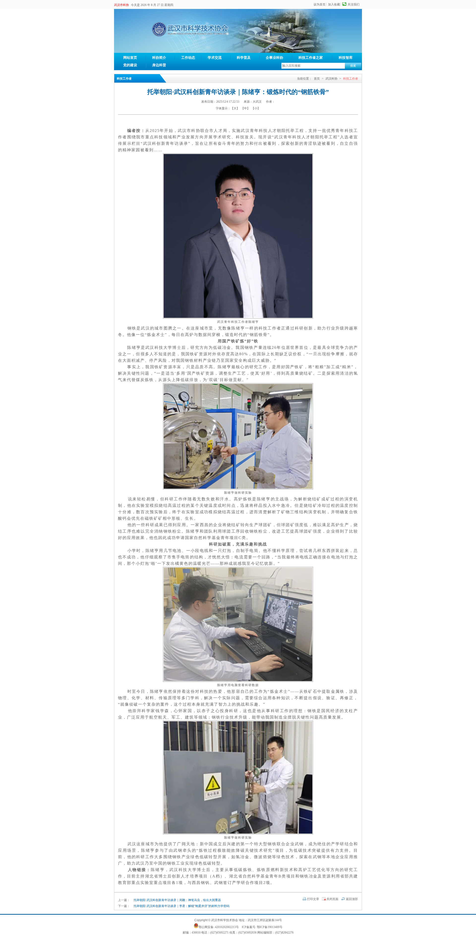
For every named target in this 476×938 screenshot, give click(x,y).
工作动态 (188, 58)
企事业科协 (274, 58)
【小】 (255, 108)
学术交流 (215, 58)
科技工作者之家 (310, 58)
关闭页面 (332, 899)
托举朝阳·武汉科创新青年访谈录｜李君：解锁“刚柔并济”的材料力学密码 (181, 906)
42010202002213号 (227, 927)
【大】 (235, 108)
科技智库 (346, 58)
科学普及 (244, 58)
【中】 (245, 108)
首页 (317, 78)
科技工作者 (350, 78)
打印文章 (313, 899)
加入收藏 (334, 4)
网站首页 (130, 58)
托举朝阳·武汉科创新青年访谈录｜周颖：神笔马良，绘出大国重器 (177, 900)
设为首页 (320, 4)
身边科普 (159, 65)
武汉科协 (331, 78)
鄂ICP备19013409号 (269, 927)
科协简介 (159, 58)
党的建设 (130, 65)
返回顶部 (352, 899)
